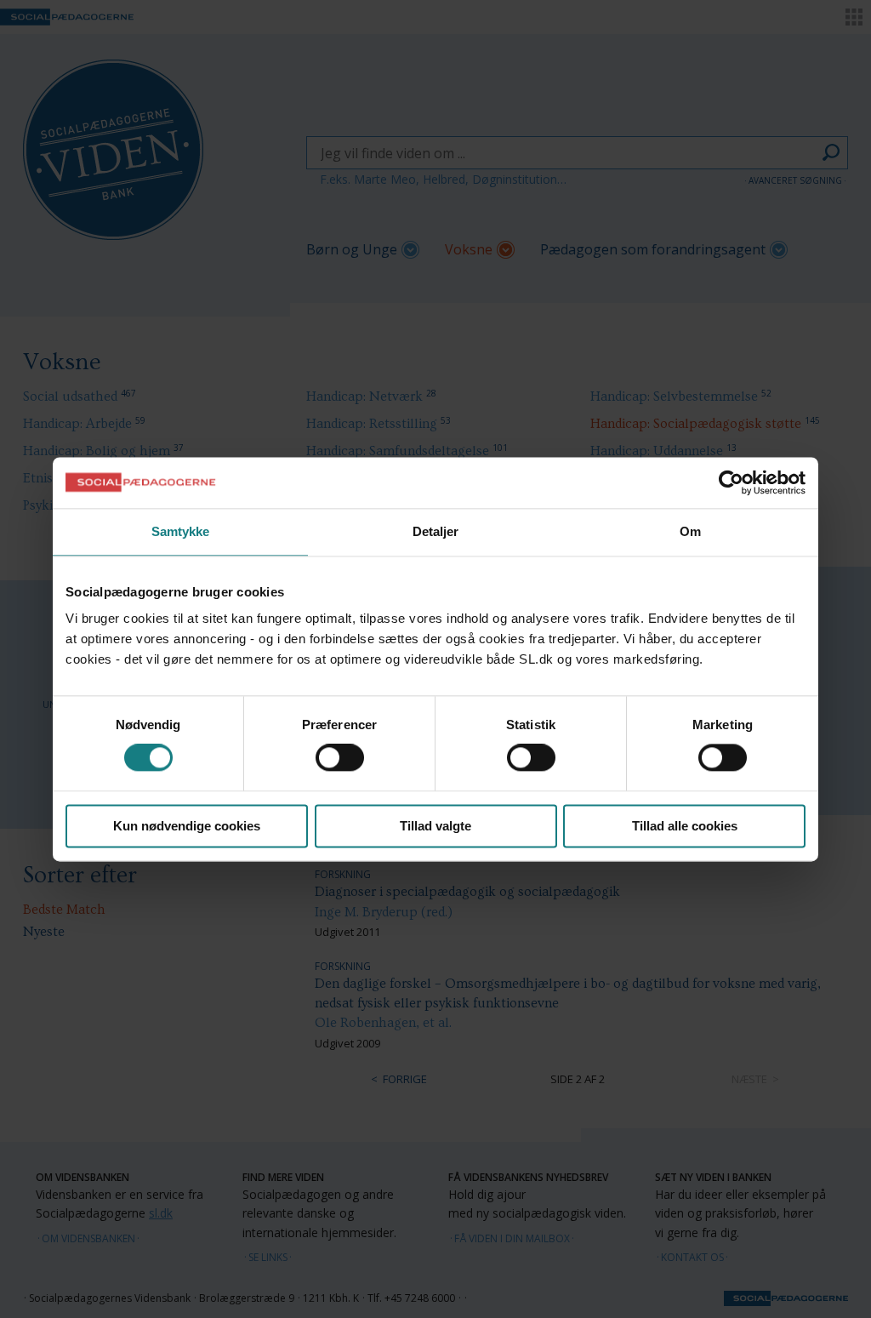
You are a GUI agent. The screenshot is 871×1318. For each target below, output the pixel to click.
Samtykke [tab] (180, 531)
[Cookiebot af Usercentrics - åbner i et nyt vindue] (731, 482)
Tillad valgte (435, 826)
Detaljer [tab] (436, 531)
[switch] (340, 758)
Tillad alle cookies (684, 826)
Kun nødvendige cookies (186, 826)
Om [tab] (690, 531)
